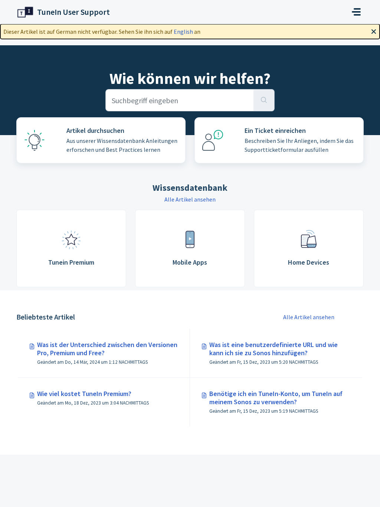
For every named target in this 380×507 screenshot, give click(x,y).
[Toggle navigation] (356, 12)
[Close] (374, 30)
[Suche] (264, 100)
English (183, 31)
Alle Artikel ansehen (190, 199)
